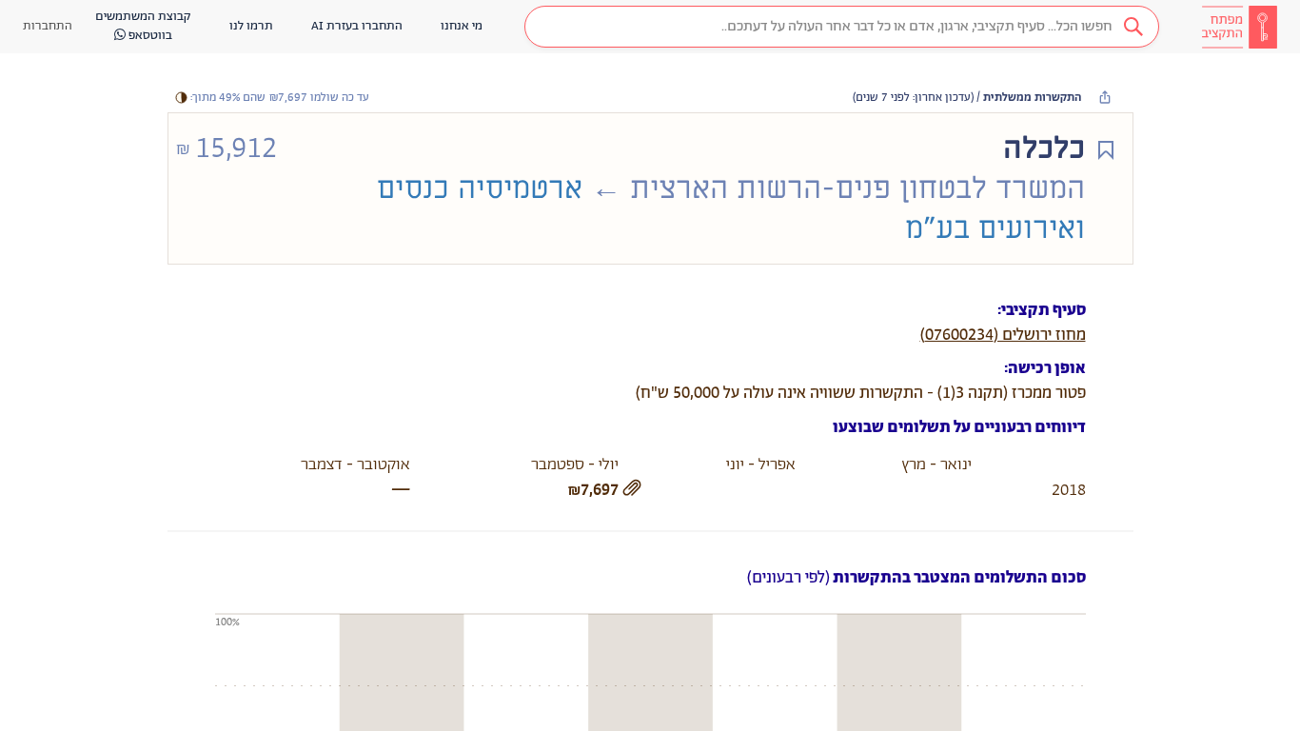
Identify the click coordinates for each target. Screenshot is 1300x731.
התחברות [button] (47, 26)
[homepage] (1239, 26)
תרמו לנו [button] (251, 26)
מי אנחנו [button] (462, 26)
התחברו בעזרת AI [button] (357, 26)
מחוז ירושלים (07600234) (1003, 335)
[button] (841, 27)
